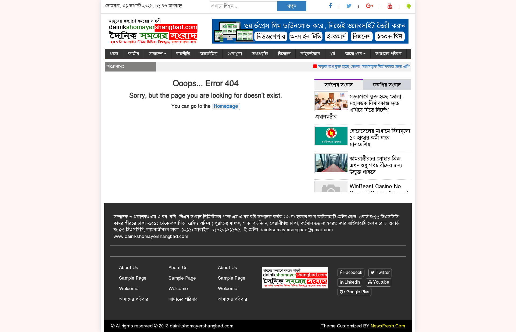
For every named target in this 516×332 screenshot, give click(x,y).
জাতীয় (133, 53)
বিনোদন (284, 53)
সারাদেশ (156, 53)
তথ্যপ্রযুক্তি (260, 53)
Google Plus (357, 292)
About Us (128, 267)
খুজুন (291, 6)
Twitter (382, 272)
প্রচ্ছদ (114, 53)
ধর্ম (332, 53)
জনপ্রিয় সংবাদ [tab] (387, 84)
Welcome (128, 288)
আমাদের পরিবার (388, 53)
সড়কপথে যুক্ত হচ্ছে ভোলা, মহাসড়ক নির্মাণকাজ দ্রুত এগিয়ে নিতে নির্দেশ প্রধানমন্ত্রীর (380, 66)
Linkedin (351, 282)
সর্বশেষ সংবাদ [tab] (339, 84)
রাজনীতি (183, 53)
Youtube (380, 282)
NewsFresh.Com (388, 326)
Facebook (352, 272)
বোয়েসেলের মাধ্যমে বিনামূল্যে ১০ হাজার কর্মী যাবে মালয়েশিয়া (380, 138)
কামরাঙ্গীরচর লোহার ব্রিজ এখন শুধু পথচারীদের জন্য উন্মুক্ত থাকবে (376, 165)
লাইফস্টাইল (310, 53)
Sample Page (132, 278)
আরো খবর (354, 53)
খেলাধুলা (234, 53)
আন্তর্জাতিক (208, 53)
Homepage (226, 106)
